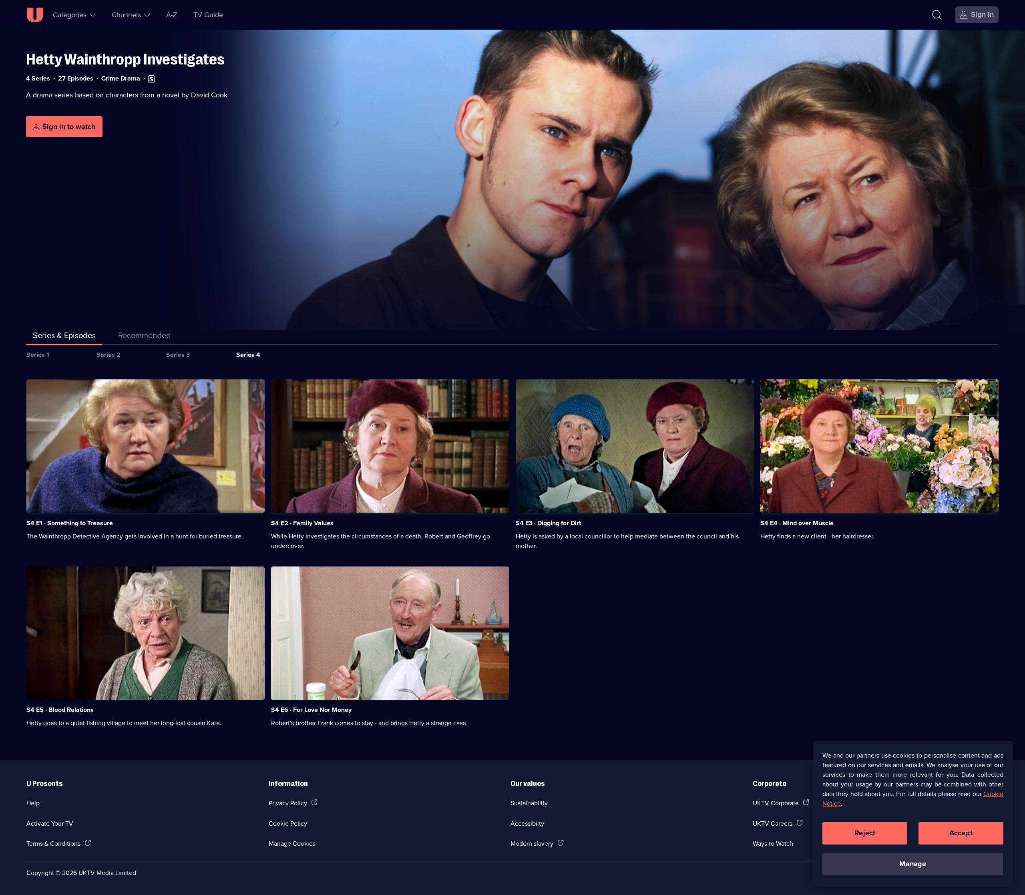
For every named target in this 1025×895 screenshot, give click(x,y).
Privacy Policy (288, 802)
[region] (913, 813)
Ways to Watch (773, 843)
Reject (864, 833)
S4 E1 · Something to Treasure (69, 523)
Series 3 (178, 354)
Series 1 (37, 354)
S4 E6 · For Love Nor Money (311, 709)
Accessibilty (527, 823)
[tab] (144, 337)
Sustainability (529, 802)
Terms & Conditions (53, 843)
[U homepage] (34, 14)
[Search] (937, 14)
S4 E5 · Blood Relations (60, 709)
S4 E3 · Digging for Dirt (548, 523)
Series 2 (108, 354)
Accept (961, 833)
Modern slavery (531, 843)
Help (33, 802)
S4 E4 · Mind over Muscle (797, 523)
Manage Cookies (292, 843)
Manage (912, 864)
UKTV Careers (772, 823)
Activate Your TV (49, 823)
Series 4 (248, 354)
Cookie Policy (288, 823)
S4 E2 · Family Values (302, 523)
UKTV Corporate (776, 802)
